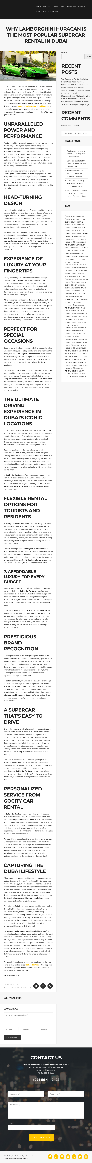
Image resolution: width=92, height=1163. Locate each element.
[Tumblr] (74, 1156)
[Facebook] (50, 1156)
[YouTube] (86, 1156)
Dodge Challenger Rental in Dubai (76, 253)
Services (46, 7)
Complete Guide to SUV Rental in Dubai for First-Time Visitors (77, 164)
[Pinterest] (68, 1156)
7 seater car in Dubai (75, 216)
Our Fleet (71, 7)
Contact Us (53, 12)
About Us (81, 7)
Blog (45, 12)
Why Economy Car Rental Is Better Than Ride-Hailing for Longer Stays (77, 193)
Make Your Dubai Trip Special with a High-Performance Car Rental (76, 183)
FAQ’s (38, 12)
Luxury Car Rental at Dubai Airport (76, 302)
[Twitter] (80, 1156)
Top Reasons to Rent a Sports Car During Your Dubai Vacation (76, 154)
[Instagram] (62, 1156)
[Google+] (56, 1156)
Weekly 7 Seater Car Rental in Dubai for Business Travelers (75, 173)
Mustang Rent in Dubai (76, 328)
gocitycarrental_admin (16, 987)
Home (38, 7)
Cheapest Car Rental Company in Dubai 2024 (75, 245)
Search (64, 52)
